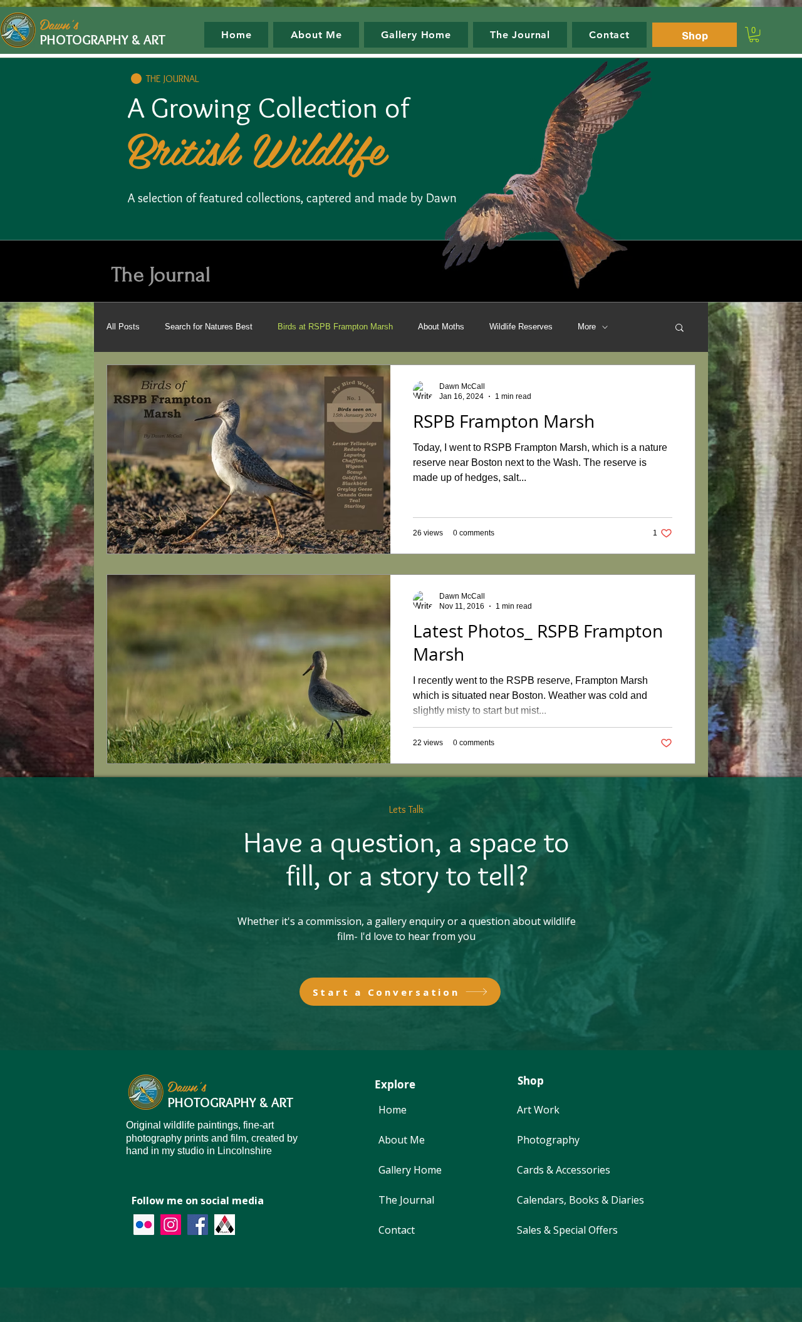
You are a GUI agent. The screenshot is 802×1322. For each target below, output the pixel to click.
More (587, 326)
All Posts (123, 326)
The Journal (406, 1200)
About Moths (441, 326)
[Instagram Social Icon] (170, 1224)
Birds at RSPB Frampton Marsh (335, 326)
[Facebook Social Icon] (197, 1224)
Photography (548, 1140)
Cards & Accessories (563, 1170)
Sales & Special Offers (567, 1230)
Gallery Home (410, 1170)
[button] (754, 34)
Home (392, 1110)
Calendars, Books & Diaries (580, 1200)
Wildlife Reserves (521, 326)
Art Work (538, 1110)
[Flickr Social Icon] (143, 1224)
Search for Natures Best (209, 326)
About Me (401, 1140)
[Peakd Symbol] (224, 1224)
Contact (396, 1230)
